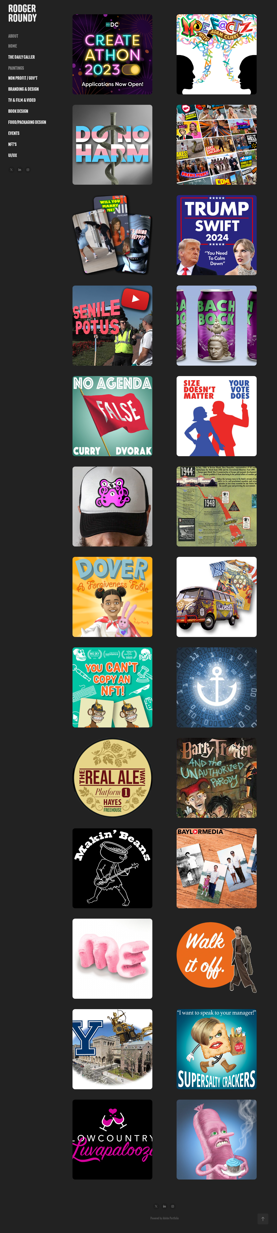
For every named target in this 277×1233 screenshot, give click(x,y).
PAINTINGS (16, 68)
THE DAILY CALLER (21, 57)
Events (13, 133)
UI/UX (12, 155)
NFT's (12, 144)
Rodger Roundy (23, 13)
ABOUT (13, 36)
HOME (12, 46)
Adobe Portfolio (171, 1218)
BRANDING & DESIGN (23, 89)
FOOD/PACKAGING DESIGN (27, 122)
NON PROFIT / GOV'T (22, 78)
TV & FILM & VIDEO (22, 100)
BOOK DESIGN (18, 111)
